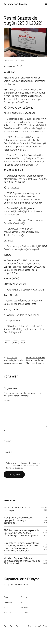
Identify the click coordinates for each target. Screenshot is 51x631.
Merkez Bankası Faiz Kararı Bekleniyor (17, 508)
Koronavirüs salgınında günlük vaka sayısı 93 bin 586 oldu (14, 360)
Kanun (7, 342)
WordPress (43, 626)
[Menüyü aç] (45, 4)
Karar (15, 342)
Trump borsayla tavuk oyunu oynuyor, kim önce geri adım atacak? (18, 520)
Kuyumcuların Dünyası (15, 4)
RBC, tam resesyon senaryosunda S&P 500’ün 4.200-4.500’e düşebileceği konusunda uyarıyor (21, 533)
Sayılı (23, 342)
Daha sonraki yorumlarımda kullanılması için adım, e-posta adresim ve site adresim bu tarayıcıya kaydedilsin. (22, 465)
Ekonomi (22, 60)
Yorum (7, 400)
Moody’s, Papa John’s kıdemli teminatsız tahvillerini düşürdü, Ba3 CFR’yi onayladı (22, 561)
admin (14, 60)
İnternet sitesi (9, 452)
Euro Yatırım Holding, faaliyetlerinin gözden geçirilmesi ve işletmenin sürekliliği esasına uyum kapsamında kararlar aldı (21, 547)
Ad (5, 430)
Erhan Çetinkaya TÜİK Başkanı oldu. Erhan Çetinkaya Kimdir (35, 360)
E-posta (7, 441)
